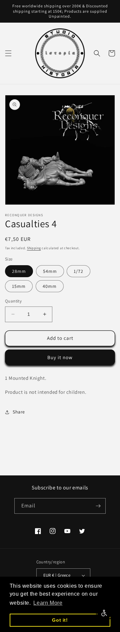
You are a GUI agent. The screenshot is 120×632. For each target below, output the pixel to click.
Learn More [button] (47, 603)
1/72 (78, 271)
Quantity (13, 301)
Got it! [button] (60, 620)
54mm (50, 271)
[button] (8, 53)
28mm (19, 271)
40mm (50, 286)
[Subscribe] (98, 506)
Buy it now (60, 357)
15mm (19, 286)
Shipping (34, 248)
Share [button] (19, 412)
